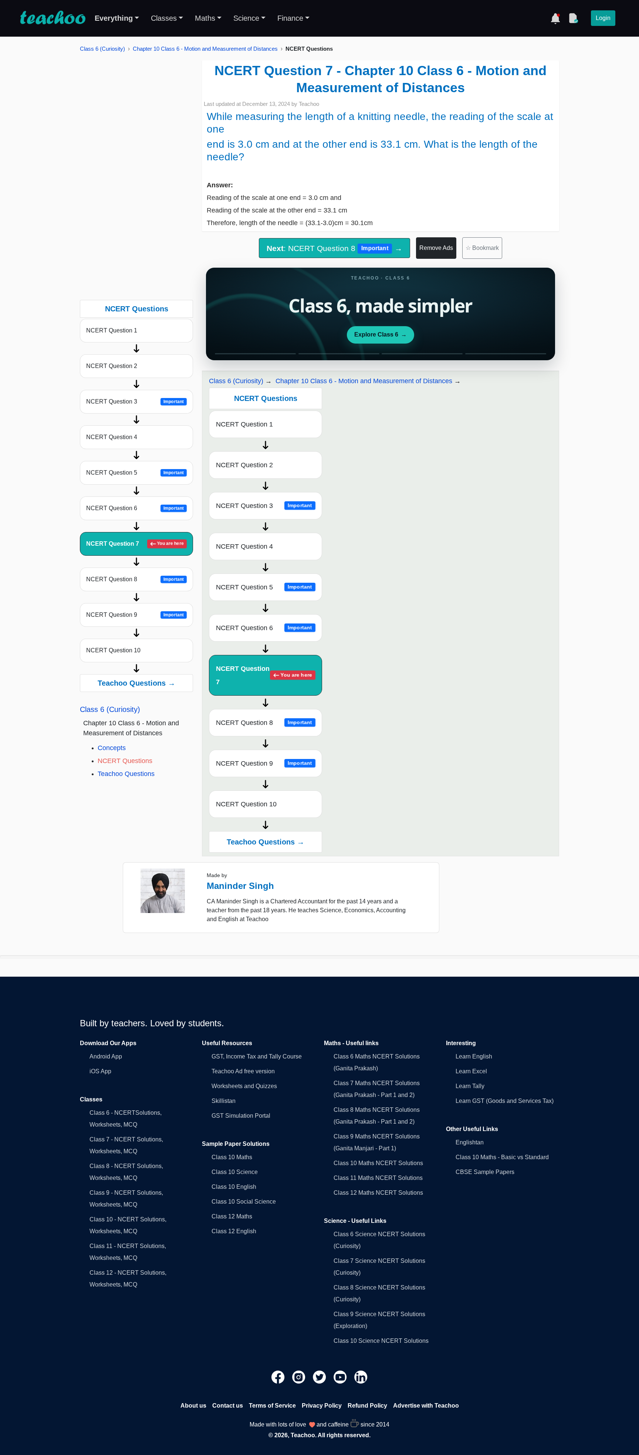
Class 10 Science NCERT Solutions (381, 1341)
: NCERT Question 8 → (334, 248)
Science (246, 18)
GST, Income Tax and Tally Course (257, 1056)
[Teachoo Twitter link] (320, 1376)
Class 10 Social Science (244, 1201)
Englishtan (470, 1142)
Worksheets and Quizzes (244, 1086)
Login (603, 18)
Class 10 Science (235, 1172)
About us (193, 1405)
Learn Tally (470, 1086)
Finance (290, 18)
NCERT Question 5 (135, 472)
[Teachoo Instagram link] (299, 1376)
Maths (205, 18)
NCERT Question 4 (111, 437)
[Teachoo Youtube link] (341, 1376)
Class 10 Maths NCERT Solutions (378, 1163)
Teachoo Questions (126, 773)
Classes (164, 18)
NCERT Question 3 (135, 401)
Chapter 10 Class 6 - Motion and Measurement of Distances (205, 49)
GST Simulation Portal (241, 1116)
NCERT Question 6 (135, 508)
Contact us (227, 1405)
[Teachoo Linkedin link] (361, 1376)
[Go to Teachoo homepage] (52, 18)
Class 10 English (234, 1187)
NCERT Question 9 (135, 615)
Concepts (112, 748)
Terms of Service (272, 1405)
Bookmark (482, 248)
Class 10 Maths (232, 1157)
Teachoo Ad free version (243, 1071)
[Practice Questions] (573, 18)
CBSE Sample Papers (485, 1172)
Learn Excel (471, 1071)
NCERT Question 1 (111, 330)
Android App (105, 1056)
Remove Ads (436, 248)
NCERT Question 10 (113, 650)
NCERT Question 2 (111, 366)
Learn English (474, 1056)
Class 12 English (234, 1231)
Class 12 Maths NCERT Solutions (378, 1193)
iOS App (100, 1071)
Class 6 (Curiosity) (102, 49)
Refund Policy (367, 1405)
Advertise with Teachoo (426, 1405)
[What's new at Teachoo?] (555, 18)
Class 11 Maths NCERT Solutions (378, 1178)
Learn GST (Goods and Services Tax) (505, 1101)
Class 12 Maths (232, 1216)
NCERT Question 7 (135, 544)
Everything (114, 18)
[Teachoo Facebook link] (278, 1376)
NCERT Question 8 (135, 579)
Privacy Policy (322, 1405)
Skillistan (224, 1101)
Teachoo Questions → (136, 683)
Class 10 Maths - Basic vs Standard (502, 1157)
